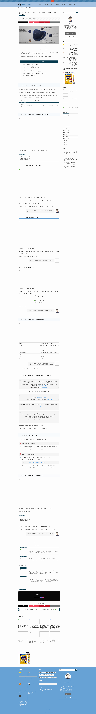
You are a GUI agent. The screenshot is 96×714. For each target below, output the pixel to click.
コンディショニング (67, 128)
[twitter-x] (67, 36)
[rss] (49, 709)
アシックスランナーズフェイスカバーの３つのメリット (33, 66)
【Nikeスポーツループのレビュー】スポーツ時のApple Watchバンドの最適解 (43, 579)
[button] (23, 22)
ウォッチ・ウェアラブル (68, 119)
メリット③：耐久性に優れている (30, 70)
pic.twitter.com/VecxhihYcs (42, 385)
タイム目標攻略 (66, 132)
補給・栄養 (66, 144)
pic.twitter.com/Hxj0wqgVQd (45, 419)
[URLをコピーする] (55, 22)
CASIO (43, 672)
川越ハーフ (51, 675)
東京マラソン (41, 677)
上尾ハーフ (47, 675)
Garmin (47, 672)
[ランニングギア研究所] (24, 4)
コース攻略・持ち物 (67, 126)
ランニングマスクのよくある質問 (29, 75)
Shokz (42, 674)
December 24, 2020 (46, 407)
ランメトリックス (67, 134)
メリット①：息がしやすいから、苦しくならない (32, 67)
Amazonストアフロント (70, 33)
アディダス (52, 674)
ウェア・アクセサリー (22, 15)
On (39, 674)
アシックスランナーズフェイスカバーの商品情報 (32, 71)
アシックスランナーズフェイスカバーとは (30, 64)
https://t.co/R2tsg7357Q (39, 406)
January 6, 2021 (49, 399)
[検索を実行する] (77, 12)
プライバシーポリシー (44, 710)
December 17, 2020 (49, 420)
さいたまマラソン (47, 674)
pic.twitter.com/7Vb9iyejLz (41, 397)
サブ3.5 (40, 675)
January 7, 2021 (45, 387)
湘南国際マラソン (54, 677)
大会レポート (66, 136)
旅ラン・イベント (67, 138)
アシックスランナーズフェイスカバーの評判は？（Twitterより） (34, 73)
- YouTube (22, 104)
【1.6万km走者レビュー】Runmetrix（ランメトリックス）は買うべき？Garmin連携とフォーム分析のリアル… (43, 570)
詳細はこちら (68, 694)
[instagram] (69, 36)
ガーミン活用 (66, 121)
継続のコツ (66, 142)
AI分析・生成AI (66, 115)
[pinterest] (71, 36)
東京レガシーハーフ (47, 677)
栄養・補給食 (66, 140)
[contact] (73, 36)
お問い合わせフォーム (51, 710)
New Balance (51, 672)
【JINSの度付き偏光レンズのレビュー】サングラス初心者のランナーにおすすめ (43, 550)
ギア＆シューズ (66, 124)
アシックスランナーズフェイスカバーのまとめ (31, 76)
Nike (54, 672)
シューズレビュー (67, 130)
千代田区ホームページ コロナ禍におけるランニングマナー (35, 462)
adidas (40, 672)
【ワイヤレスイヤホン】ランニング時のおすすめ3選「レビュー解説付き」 (42, 558)
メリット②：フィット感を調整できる (31, 68)
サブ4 (43, 675)
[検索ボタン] (77, 4)
